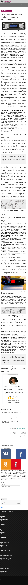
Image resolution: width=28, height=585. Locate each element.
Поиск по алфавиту (5, 519)
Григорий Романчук (12, 374)
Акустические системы (6, 558)
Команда (3, 516)
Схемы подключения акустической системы (16, 4)
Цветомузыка (4, 571)
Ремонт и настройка (5, 568)
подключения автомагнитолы (11, 82)
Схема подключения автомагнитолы (9, 5)
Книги (2, 533)
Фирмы (2, 527)
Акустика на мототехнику (6, 555)
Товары (2, 530)
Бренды (2, 532)
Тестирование (4, 546)
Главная (2, 4)
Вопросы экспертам (5, 542)
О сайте (2, 514)
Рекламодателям (4, 517)
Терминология (4, 520)
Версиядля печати (24, 436)
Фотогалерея (4, 545)
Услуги (2, 529)
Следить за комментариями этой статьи (12, 508)
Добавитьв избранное (23, 433)
